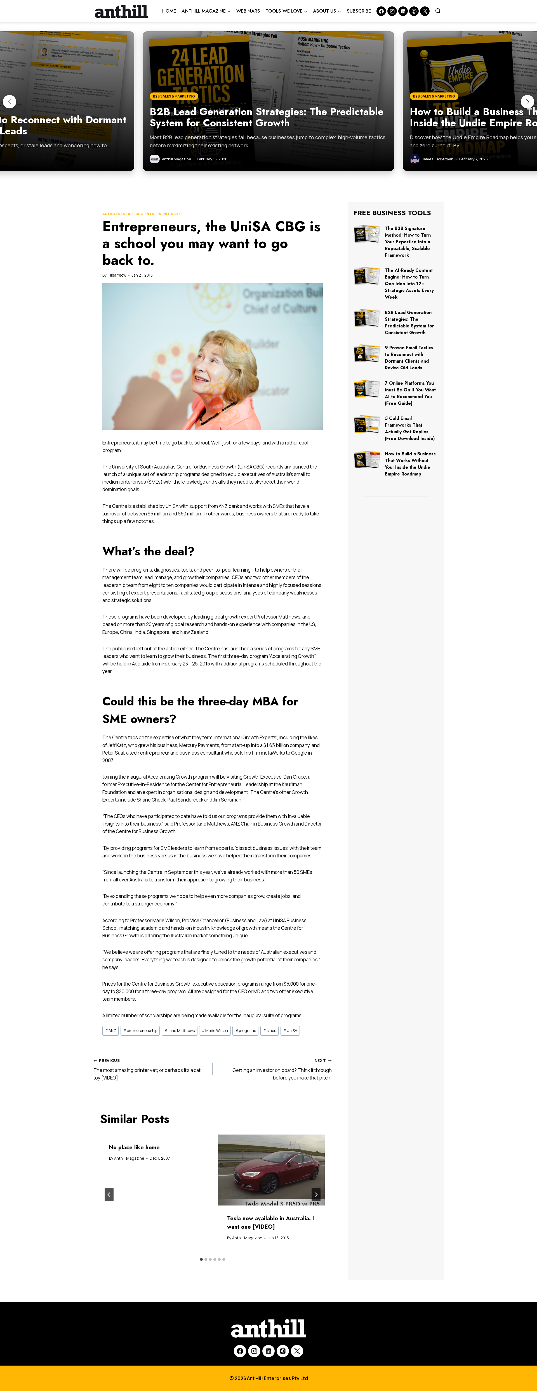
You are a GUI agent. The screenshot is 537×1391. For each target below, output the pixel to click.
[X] (297, 1351)
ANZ (110, 1030)
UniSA (290, 1030)
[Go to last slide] (109, 1194)
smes (269, 1030)
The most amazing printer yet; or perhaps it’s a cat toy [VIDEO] (147, 1069)
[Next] (316, 1194)
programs (245, 1030)
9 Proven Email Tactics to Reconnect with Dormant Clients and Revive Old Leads (409, 357)
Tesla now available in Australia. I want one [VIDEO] (270, 1222)
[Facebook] (381, 11)
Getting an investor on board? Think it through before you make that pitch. (282, 1069)
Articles (111, 213)
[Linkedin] (403, 11)
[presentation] (271, 1170)
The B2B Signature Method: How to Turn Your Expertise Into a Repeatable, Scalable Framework (408, 241)
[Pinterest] (414, 11)
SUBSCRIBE (359, 11)
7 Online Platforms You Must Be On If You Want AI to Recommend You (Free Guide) (410, 393)
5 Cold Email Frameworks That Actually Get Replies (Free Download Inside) (410, 428)
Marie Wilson (215, 1030)
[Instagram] (392, 11)
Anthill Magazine (129, 1158)
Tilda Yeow (116, 275)
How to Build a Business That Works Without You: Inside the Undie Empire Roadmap (410, 464)
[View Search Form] (438, 11)
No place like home (134, 1147)
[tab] (201, 1259)
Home (169, 11)
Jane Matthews (179, 1030)
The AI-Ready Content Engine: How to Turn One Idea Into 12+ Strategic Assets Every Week (409, 283)
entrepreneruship (140, 1030)
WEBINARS (248, 11)
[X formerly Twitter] (425, 11)
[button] (9, 101)
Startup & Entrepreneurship (152, 213)
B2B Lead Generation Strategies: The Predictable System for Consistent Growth (409, 322)
